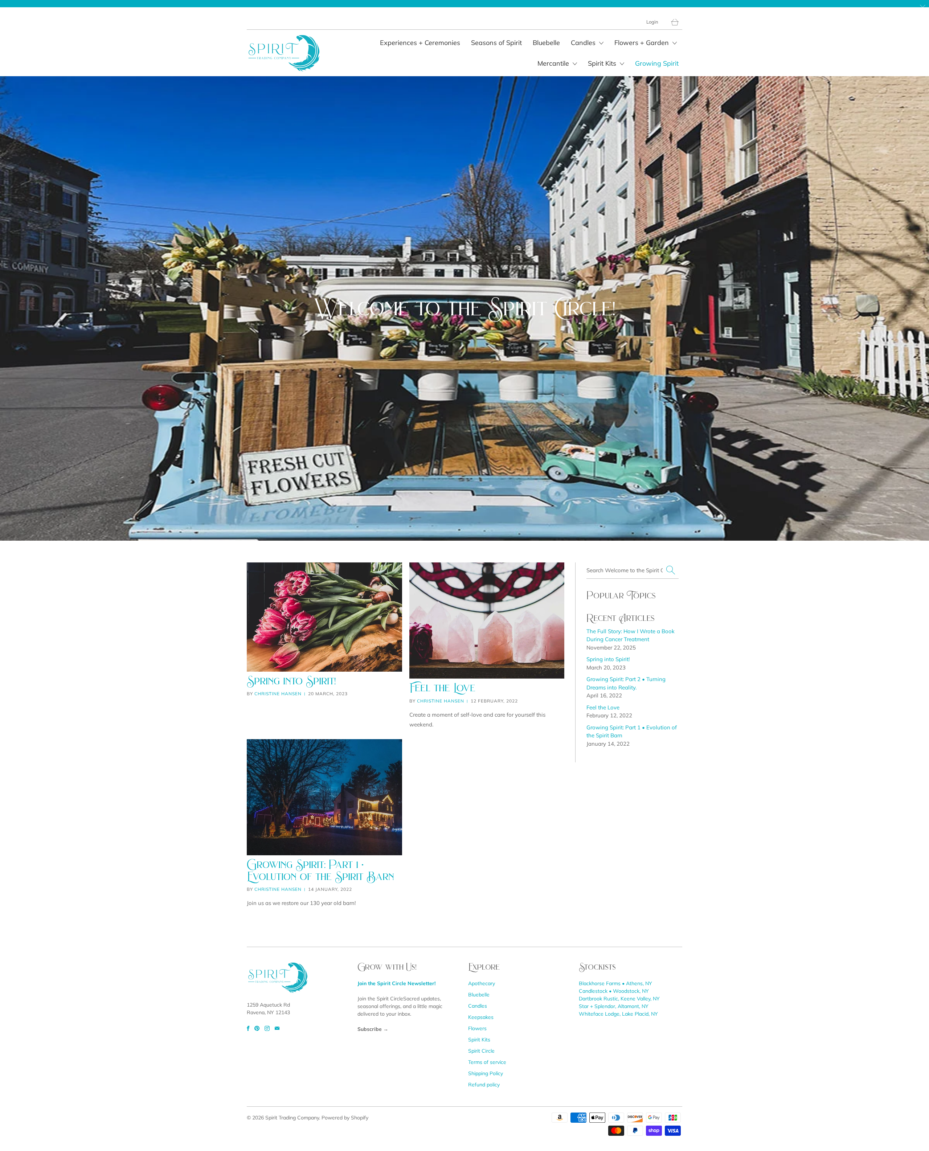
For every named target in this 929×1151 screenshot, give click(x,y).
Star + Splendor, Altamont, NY (613, 1006)
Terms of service (487, 1062)
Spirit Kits (603, 63)
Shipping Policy (485, 1073)
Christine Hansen (278, 693)
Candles (584, 42)
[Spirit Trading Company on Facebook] (248, 1028)
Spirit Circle (481, 1051)
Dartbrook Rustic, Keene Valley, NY (619, 998)
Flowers (477, 1028)
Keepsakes (481, 1017)
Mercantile (554, 63)
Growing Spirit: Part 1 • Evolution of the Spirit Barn (320, 870)
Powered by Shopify (345, 1117)
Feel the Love (442, 688)
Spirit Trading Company (292, 1117)
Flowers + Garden (642, 42)
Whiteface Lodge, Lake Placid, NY (618, 1014)
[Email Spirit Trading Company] (277, 1028)
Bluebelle (546, 42)
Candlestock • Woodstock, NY (614, 991)
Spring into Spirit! (291, 681)
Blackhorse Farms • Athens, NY (615, 983)
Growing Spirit (657, 63)
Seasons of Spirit (496, 42)
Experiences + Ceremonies (420, 42)
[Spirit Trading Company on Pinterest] (256, 1028)
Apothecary (481, 983)
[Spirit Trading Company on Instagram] (267, 1028)
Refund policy (484, 1084)
